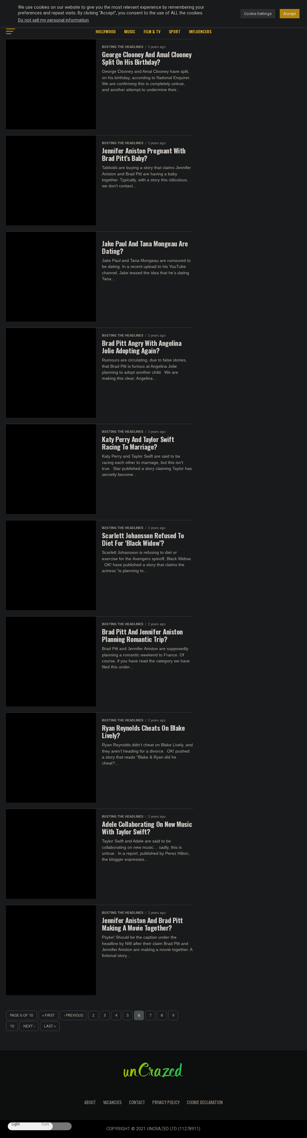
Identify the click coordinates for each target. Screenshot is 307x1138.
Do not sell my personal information (53, 20)
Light (16, 1124)
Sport (174, 31)
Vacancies (112, 1102)
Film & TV (152, 31)
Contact (137, 1102)
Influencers (200, 31)
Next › (29, 1026)
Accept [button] (289, 13)
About (90, 1102)
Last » (50, 1026)
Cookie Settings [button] (258, 13)
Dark (45, 1124)
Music (129, 31)
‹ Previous (73, 1015)
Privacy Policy (166, 1102)
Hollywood (106, 31)
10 (12, 1026)
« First (48, 1015)
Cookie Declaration (205, 1102)
